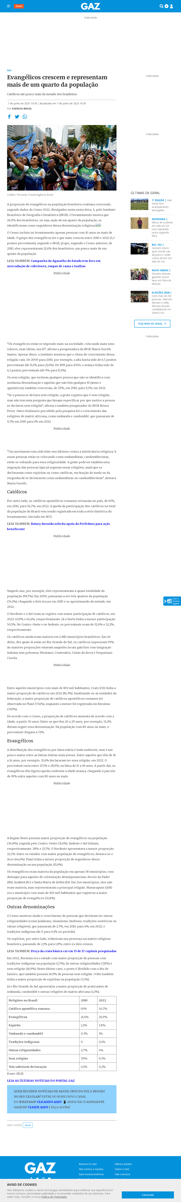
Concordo (148, 1195)
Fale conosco (122, 1174)
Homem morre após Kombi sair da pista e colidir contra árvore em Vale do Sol (162, 253)
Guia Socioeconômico (91, 1174)
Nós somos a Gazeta (91, 1169)
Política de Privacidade (54, 1196)
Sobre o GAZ (122, 1169)
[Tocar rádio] (166, 6)
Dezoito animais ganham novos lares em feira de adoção (161, 277)
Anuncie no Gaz (88, 1164)
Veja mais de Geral (150, 323)
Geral (28, 1125)
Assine (19, 6)
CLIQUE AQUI (38, 1107)
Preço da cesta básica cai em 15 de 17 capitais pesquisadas (73, 951)
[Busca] (161, 6)
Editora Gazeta (123, 1164)
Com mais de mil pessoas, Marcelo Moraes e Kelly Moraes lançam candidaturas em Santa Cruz (162, 302)
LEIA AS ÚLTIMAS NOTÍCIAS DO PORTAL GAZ (41, 1080)
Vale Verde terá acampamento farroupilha (162, 205)
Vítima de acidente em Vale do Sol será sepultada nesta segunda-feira (162, 227)
